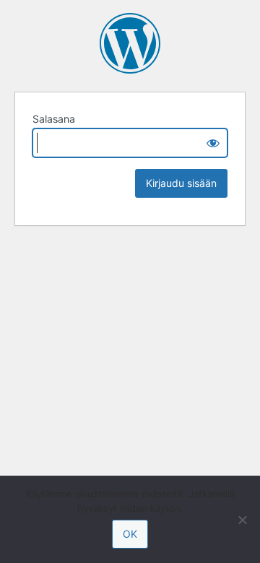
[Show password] (213, 142)
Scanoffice (130, 43)
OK (130, 534)
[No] (242, 519)
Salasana (53, 119)
